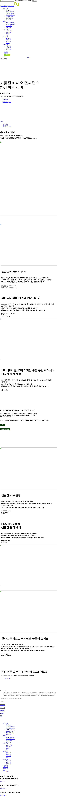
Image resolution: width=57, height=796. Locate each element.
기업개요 (8, 760)
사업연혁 (8, 762)
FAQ (7, 750)
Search (34, 0)
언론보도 (8, 754)
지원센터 (5, 743)
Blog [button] (1, 716)
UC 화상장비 (9, 731)
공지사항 (8, 753)
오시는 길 (8, 763)
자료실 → (2, 781)
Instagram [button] (2, 710)
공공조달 (8, 734)
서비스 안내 (9, 745)
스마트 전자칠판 (10, 726)
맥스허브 (8, 725)
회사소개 (5, 759)
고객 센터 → (3, 788)
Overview (5, 124)
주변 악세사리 (9, 732)
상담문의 (5, 765)
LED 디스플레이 (10, 728)
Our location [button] (2, 705)
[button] (6, 99)
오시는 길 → (3, 795)
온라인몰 (5, 768)
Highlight (5, 125)
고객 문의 (8, 746)
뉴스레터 (8, 756)
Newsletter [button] (2, 707)
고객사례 (8, 742)
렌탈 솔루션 (9, 740)
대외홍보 (5, 751)
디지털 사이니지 (10, 729)
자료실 (8, 748)
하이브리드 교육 (10, 739)
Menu (1, 121)
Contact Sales (7, 126)
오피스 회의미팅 (10, 737)
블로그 (8, 757)
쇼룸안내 (5, 767)
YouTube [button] (2, 713)
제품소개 (5, 723)
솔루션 (5, 736)
